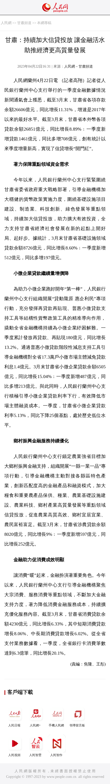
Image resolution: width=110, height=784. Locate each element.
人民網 (6, 23)
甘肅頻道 (24, 23)
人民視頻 (14, 755)
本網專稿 (44, 23)
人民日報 (14, 725)
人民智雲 (35, 755)
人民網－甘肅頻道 (78, 66)
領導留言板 (77, 725)
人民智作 (56, 755)
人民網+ (35, 725)
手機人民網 (56, 725)
